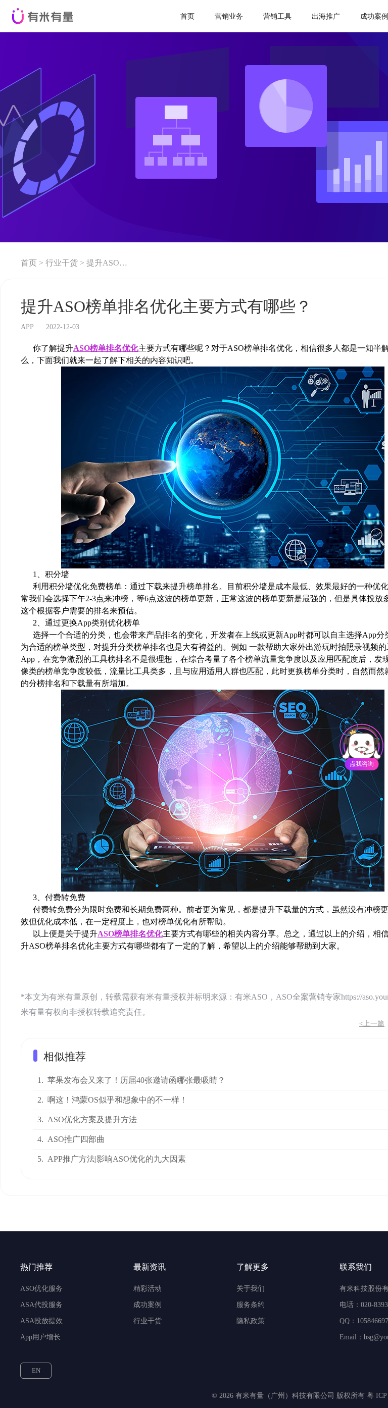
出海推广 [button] (326, 16)
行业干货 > (64, 263)
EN (36, 1370)
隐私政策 (250, 1321)
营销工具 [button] (277, 16)
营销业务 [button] (229, 16)
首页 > (32, 263)
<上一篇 (371, 1023)
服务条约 (250, 1305)
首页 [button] (187, 16)
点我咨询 (362, 763)
